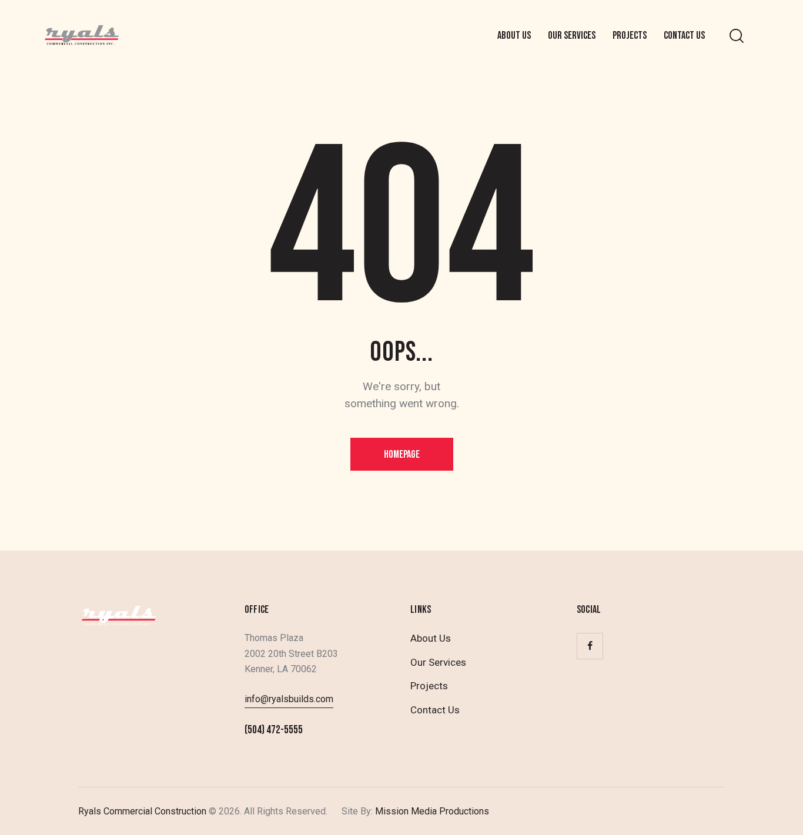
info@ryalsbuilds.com (289, 699)
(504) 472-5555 (274, 730)
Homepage (402, 454)
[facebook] (590, 646)
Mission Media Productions (431, 811)
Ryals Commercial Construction (142, 811)
